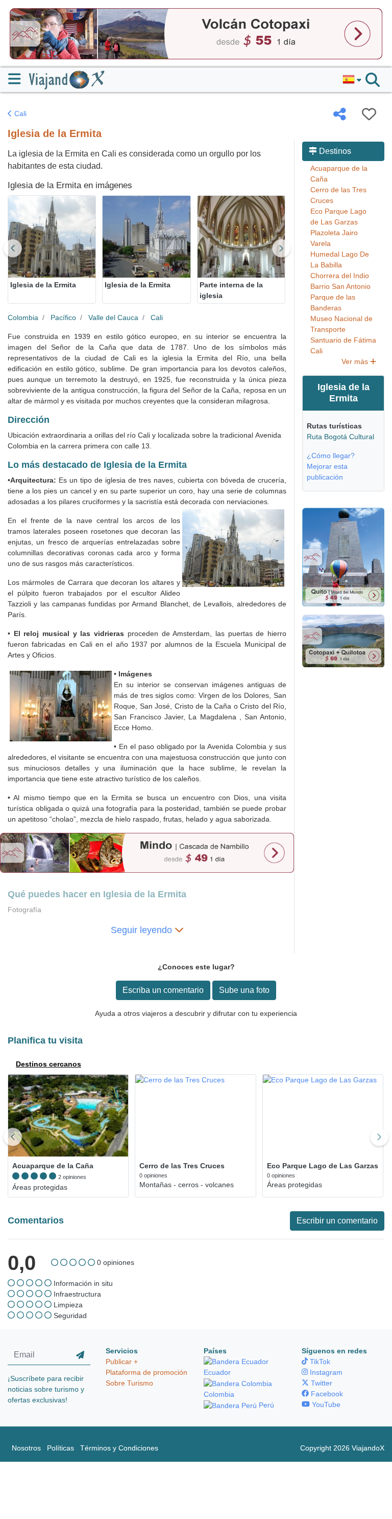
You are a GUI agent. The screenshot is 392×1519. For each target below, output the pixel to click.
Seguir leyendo (143, 930)
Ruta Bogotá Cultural (340, 437)
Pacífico (63, 317)
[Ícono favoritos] (369, 114)
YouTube (325, 1404)
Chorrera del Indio (339, 275)
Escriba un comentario (163, 990)
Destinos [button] (334, 151)
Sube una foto (244, 990)
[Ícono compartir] (339, 114)
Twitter (320, 1383)
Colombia (23, 317)
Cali (19, 113)
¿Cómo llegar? (331, 455)
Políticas (60, 1448)
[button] (351, 79)
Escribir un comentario (337, 1220)
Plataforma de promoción (146, 1372)
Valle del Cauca (113, 317)
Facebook (326, 1394)
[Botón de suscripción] (80, 1355)
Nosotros (26, 1448)
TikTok (319, 1361)
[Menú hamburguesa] (18, 78)
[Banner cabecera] (196, 33)
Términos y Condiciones (119, 1448)
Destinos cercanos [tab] (48, 1064)
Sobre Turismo (129, 1383)
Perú (265, 1405)
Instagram (325, 1372)
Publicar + (122, 1361)
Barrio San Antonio (340, 286)
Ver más (355, 361)
